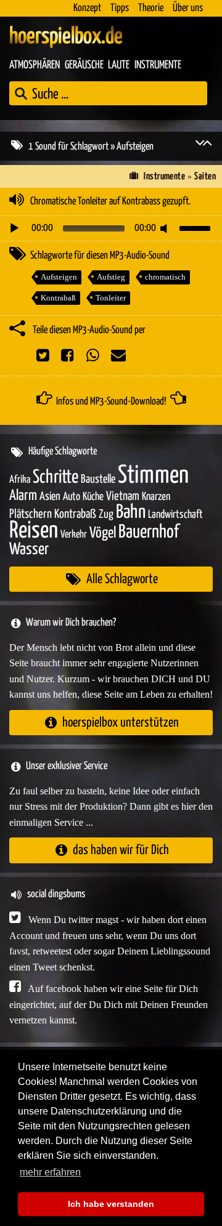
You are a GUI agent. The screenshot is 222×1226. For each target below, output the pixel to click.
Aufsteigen (59, 276)
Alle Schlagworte (122, 579)
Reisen (33, 531)
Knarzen (156, 496)
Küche (93, 496)
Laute (119, 65)
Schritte (55, 477)
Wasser (29, 550)
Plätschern (30, 514)
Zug (106, 514)
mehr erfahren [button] (50, 1172)
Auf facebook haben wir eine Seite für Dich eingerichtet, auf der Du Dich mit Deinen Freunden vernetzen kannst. (108, 1004)
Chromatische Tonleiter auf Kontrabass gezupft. (110, 201)
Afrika (19, 480)
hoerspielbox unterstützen (120, 722)
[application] (111, 228)
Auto (71, 496)
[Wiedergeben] (14, 228)
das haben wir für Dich (121, 850)
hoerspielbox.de (66, 37)
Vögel (102, 533)
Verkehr (73, 535)
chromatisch (165, 276)
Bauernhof (148, 532)
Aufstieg (111, 276)
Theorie (150, 8)
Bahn (131, 512)
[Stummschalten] (166, 228)
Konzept (87, 8)
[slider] (196, 227)
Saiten (205, 176)
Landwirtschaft (175, 514)
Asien (49, 496)
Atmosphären (34, 65)
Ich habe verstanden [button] (111, 1204)
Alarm (23, 496)
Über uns (188, 8)
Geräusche (84, 65)
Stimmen (153, 476)
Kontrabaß (58, 297)
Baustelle (98, 479)
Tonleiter (111, 297)
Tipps (119, 8)
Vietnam (122, 496)
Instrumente (157, 65)
